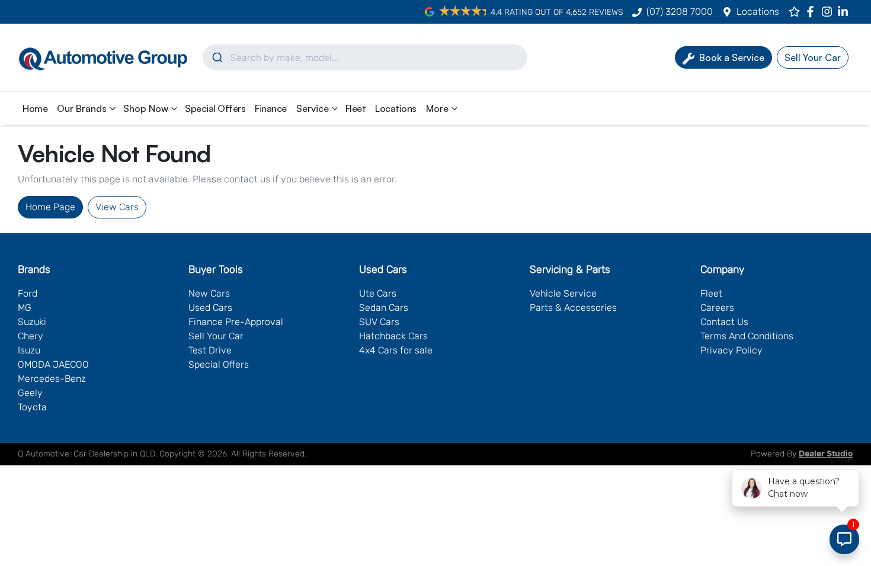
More (437, 108)
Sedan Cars (383, 307)
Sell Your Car (216, 336)
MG (24, 307)
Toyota (32, 407)
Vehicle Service (563, 293)
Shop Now (145, 108)
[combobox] (365, 57)
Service (312, 108)
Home (35, 108)
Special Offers (215, 108)
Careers (717, 307)
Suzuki (32, 321)
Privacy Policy (731, 350)
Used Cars (210, 307)
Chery (30, 336)
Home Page (50, 207)
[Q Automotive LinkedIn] (845, 11)
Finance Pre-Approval (235, 321)
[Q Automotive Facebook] (813, 11)
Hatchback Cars (393, 336)
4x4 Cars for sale (396, 350)
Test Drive (210, 350)
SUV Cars (379, 321)
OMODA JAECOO (53, 364)
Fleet (355, 108)
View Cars (117, 207)
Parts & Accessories (573, 307)
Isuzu (29, 350)
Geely (30, 392)
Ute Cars (377, 293)
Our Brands (82, 108)
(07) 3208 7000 (679, 11)
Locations (757, 11)
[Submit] (216, 57)
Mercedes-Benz (52, 378)
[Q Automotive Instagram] (829, 11)
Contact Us (724, 321)
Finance (271, 108)
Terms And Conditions (746, 336)
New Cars (209, 293)
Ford (27, 293)
